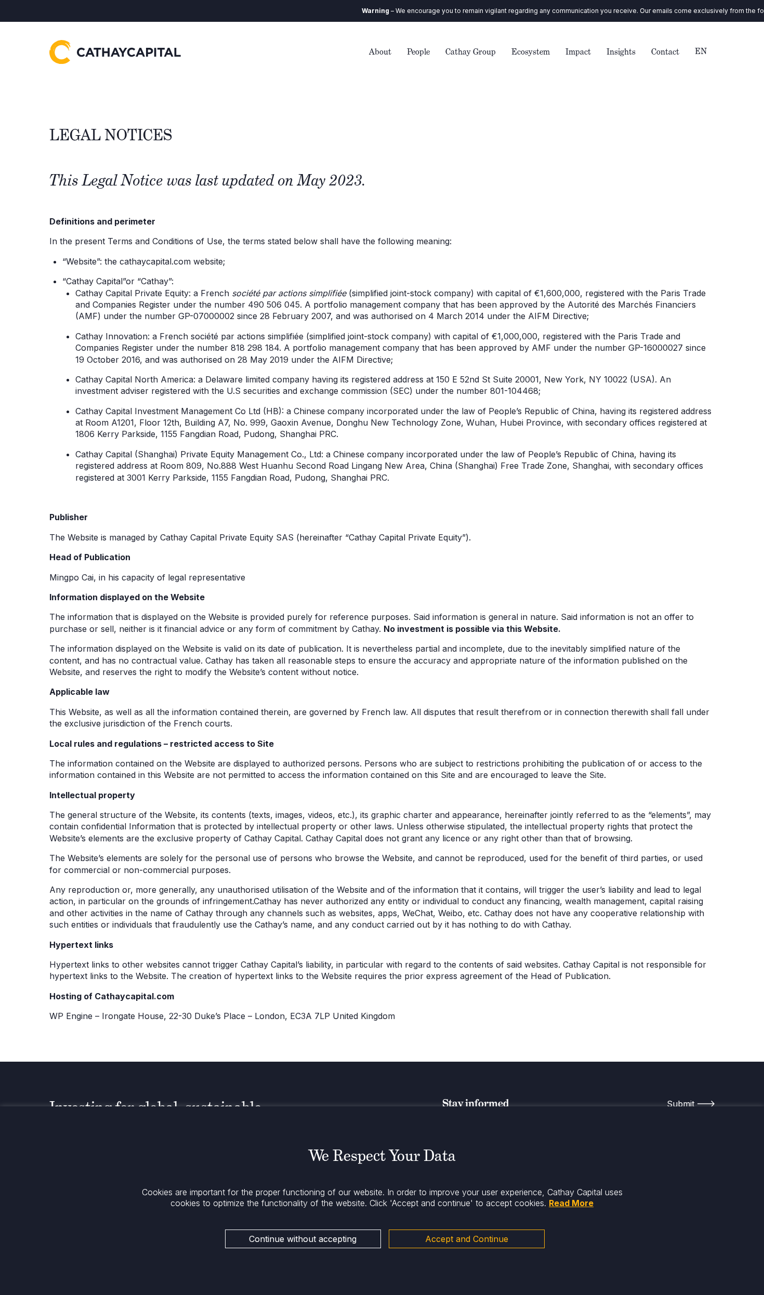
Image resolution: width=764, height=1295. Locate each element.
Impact (578, 51)
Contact (665, 51)
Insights (621, 51)
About (380, 51)
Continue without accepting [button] (303, 1239)
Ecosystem (530, 51)
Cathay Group (470, 51)
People (418, 51)
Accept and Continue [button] (466, 1239)
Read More (571, 1203)
